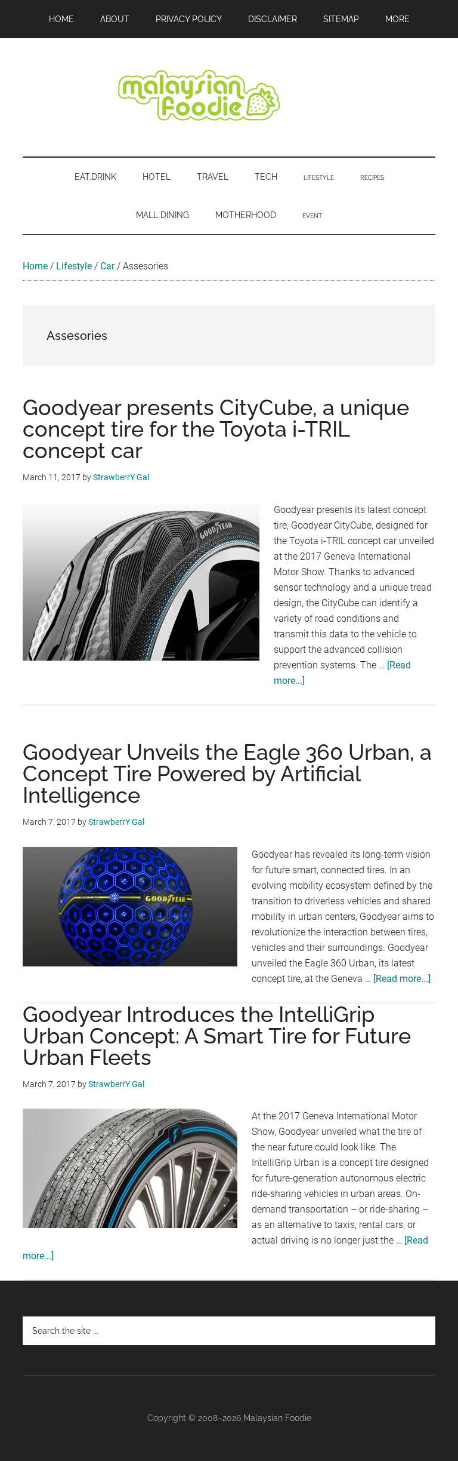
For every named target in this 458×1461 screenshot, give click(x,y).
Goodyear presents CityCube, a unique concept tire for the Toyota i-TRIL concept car (216, 429)
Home (35, 266)
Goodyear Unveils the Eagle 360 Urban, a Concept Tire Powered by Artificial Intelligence (227, 773)
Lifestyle (74, 266)
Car (107, 266)
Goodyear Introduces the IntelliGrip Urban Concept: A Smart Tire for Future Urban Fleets (217, 1036)
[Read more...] (402, 978)
